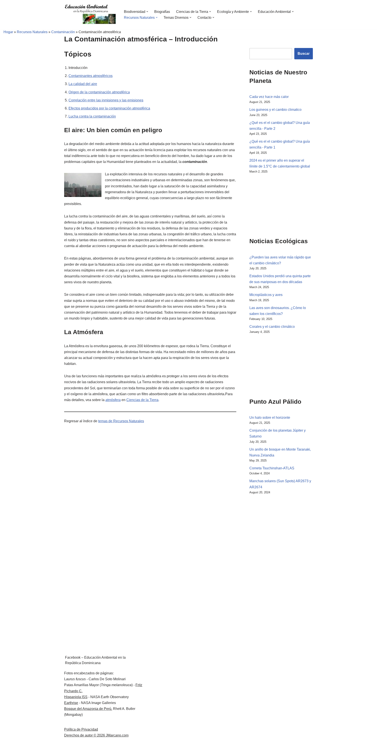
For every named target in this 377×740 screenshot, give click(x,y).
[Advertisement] (271, 204)
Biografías (162, 12)
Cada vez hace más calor (269, 97)
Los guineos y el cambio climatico (275, 109)
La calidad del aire (83, 84)
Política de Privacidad (81, 729)
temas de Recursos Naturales (121, 421)
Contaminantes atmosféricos (91, 76)
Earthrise (71, 703)
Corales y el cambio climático (272, 326)
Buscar (304, 53)
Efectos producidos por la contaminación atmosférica (109, 108)
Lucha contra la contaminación (92, 116)
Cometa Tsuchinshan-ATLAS (271, 468)
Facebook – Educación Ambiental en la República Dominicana (95, 660)
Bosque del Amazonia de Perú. (88, 709)
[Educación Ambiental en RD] (90, 14)
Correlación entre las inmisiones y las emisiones (106, 100)
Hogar (6, 32)
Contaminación (63, 32)
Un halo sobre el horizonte (269, 417)
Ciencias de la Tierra (142, 400)
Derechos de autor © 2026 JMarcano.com (96, 735)
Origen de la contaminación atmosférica (99, 92)
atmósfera (113, 400)
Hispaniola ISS (75, 697)
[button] (147, 11)
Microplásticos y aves (266, 295)
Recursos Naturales (32, 32)
